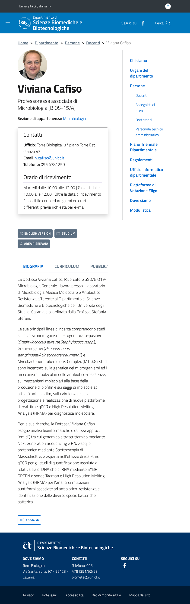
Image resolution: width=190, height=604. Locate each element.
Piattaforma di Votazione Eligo (143, 188)
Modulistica (140, 210)
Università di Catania (33, 6)
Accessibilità (74, 595)
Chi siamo (138, 60)
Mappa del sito (139, 595)
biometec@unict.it (86, 577)
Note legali (49, 595)
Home (23, 43)
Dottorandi (144, 120)
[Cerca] (168, 23)
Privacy (28, 595)
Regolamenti (141, 160)
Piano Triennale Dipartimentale (144, 147)
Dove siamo (140, 200)
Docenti (93, 43)
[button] (50, 6)
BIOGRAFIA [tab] (33, 266)
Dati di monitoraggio (106, 595)
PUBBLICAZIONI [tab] (104, 266)
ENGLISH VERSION (37, 233)
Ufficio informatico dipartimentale (146, 172)
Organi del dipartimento (141, 73)
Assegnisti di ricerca (145, 107)
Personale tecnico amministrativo (149, 131)
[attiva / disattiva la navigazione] (8, 22)
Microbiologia (74, 118)
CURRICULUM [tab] (66, 266)
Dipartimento (46, 43)
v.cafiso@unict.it (49, 158)
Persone (72, 43)
